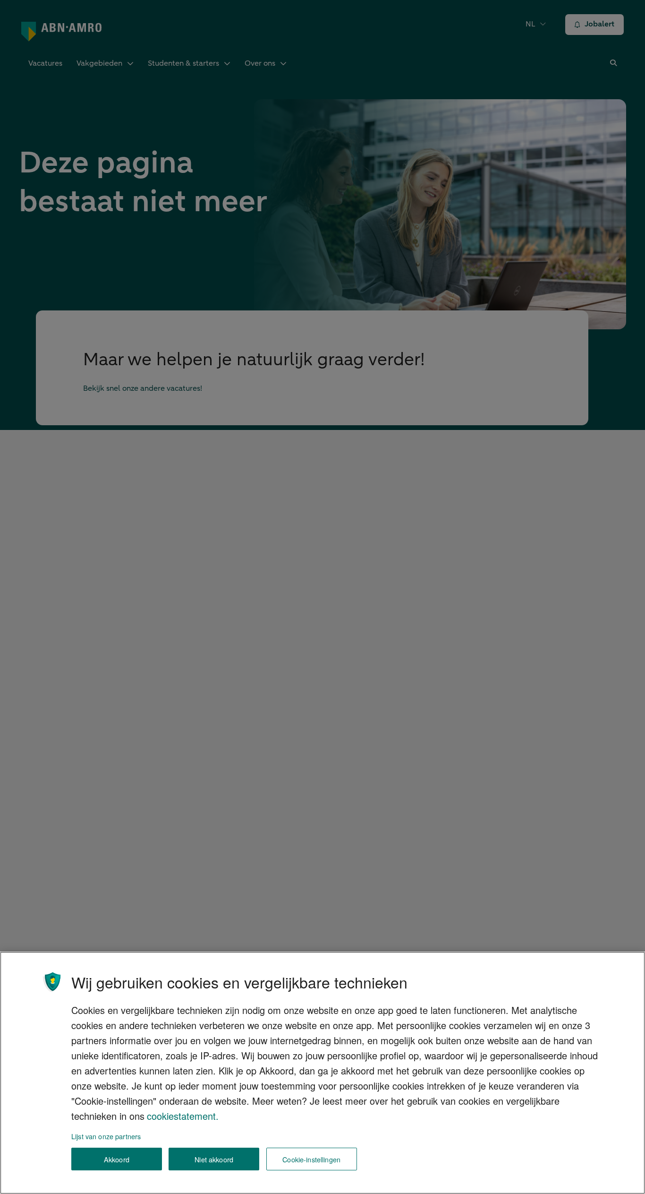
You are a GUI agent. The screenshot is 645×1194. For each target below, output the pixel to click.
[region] (322, 1073)
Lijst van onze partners (106, 1136)
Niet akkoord (214, 1159)
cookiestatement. (183, 1116)
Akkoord (116, 1159)
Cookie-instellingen (311, 1159)
